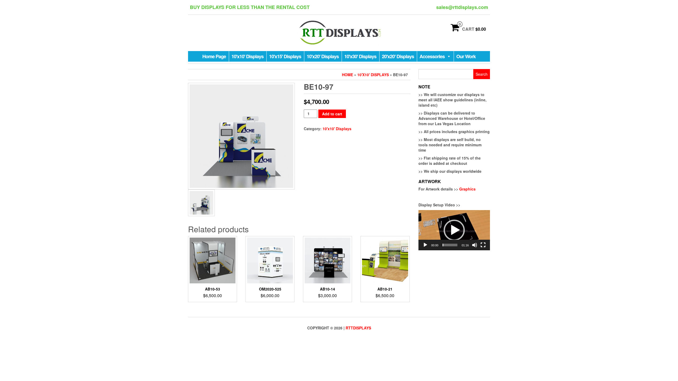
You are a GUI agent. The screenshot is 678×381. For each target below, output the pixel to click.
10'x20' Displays (323, 56)
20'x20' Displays (398, 56)
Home (347, 74)
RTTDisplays (358, 327)
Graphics (467, 189)
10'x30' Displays (360, 56)
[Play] (425, 245)
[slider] (450, 245)
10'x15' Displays (285, 56)
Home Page (214, 56)
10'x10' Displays (247, 56)
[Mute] (474, 245)
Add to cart (332, 113)
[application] (454, 230)
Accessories (432, 56)
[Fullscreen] (483, 245)
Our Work (466, 56)
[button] (454, 230)
